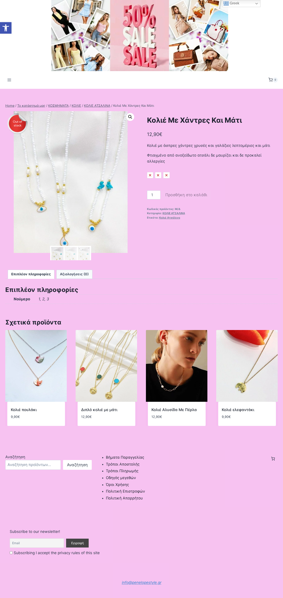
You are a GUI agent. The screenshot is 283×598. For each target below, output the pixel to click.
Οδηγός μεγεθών (121, 478)
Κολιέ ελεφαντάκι (238, 410)
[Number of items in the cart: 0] (273, 458)
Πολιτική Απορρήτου (124, 498)
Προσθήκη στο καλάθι (186, 194)
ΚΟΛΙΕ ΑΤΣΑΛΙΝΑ (174, 213)
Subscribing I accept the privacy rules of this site (56, 553)
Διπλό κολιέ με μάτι (99, 410)
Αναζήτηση (15, 457)
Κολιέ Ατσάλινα (169, 217)
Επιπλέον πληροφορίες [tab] (31, 274)
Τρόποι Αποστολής (123, 464)
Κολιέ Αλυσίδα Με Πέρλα (174, 410)
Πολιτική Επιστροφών (125, 491)
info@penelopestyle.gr (141, 582)
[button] (5, 28)
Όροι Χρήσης (117, 484)
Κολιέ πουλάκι (24, 410)
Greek (234, 3)
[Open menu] (9, 79)
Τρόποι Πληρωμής (122, 471)
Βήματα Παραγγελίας (125, 457)
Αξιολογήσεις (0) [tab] (74, 274)
